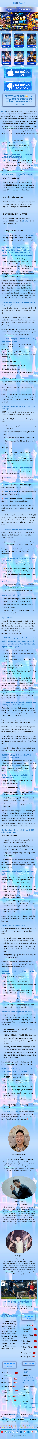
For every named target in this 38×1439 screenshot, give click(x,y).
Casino (6, 485)
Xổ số (6, 498)
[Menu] (35, 3)
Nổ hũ (6, 492)
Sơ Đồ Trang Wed (29, 1407)
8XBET (3, 111)
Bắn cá (13, 492)
